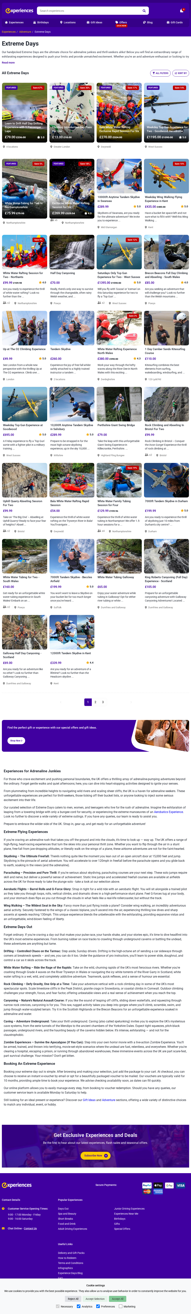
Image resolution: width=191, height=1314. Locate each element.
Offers (122, 24)
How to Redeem (67, 1258)
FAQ (60, 1278)
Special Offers (122, 1228)
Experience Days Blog (70, 1273)
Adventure (25, 31)
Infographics (65, 1268)
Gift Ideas (89, 1100)
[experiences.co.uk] (49, 1185)
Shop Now (15, 740)
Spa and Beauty (67, 1213)
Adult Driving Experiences (72, 1228)
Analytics (87, 1306)
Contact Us (30, 1228)
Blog (150, 22)
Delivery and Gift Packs (71, 1253)
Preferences (108, 1306)
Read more (8, 62)
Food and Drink (67, 1223)
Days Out (63, 1208)
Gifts (117, 1223)
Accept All (117, 1298)
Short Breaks (65, 1218)
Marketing (129, 1306)
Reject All (73, 1298)
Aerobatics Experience (168, 812)
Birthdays (119, 1218)
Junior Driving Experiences (129, 1208)
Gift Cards (176, 22)
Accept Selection (95, 1298)
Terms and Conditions (70, 1263)
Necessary (67, 1306)
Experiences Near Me (126, 1213)
